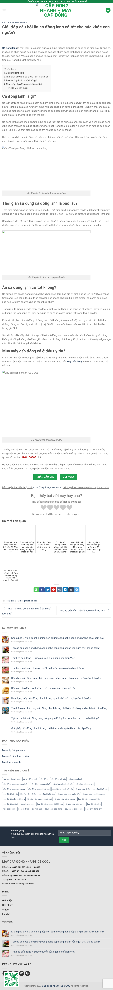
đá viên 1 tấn (23, 809)
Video (5, 909)
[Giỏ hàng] (108, 10)
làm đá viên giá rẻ (10, 804)
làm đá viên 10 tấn (28, 794)
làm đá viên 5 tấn (10, 794)
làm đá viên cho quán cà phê (40, 799)
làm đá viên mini (27, 804)
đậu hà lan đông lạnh (74, 809)
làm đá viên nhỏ (94, 804)
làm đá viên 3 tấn (100, 789)
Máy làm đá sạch (11, 762)
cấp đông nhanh (75, 779)
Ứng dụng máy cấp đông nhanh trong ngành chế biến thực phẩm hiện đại (51, 698)
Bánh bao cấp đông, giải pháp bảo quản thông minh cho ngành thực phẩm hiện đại (56, 678)
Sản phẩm (7, 905)
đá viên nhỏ (37, 809)
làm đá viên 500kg (47, 794)
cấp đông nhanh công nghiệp (15, 784)
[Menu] (4, 10)
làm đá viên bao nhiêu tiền (69, 794)
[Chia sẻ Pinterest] (53, 589)
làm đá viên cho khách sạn (94, 794)
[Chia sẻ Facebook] (42, 589)
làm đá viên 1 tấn (83, 789)
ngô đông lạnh (9, 809)
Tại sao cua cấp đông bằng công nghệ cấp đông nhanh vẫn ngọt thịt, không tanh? (55, 647)
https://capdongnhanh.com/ (48, 487)
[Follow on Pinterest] (27, 973)
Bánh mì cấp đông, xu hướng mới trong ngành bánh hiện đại (43, 688)
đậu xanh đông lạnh (93, 809)
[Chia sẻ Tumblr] (71, 589)
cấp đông (44, 779)
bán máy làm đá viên (11, 779)
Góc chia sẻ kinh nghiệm (14, 22)
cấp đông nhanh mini (85, 784)
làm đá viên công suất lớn (89, 799)
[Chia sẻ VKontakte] (59, 589)
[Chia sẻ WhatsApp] (36, 589)
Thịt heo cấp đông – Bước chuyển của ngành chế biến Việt (43, 658)
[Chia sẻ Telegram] (76, 589)
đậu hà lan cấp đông (53, 809)
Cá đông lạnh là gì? (15, 72)
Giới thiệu (7, 900)
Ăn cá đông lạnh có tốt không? (21, 80)
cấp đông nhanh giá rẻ (40, 784)
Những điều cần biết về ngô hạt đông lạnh (83, 610)
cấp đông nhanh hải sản (63, 784)
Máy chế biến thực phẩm (15, 756)
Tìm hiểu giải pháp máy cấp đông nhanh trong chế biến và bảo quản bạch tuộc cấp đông (59, 708)
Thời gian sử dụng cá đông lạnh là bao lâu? (28, 76)
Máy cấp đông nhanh (13, 750)
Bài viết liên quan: (19, 88)
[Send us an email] (21, 973)
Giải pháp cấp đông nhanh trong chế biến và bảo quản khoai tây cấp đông (51, 728)
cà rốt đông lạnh (30, 779)
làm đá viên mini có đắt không (50, 804)
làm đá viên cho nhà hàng (14, 799)
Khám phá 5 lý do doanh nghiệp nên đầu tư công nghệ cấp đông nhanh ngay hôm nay (57, 637)
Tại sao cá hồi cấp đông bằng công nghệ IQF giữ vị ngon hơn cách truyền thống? (55, 718)
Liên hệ (6, 914)
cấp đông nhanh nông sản (14, 789)
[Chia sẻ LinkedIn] (65, 589)
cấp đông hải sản (58, 779)
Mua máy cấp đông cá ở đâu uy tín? (24, 84)
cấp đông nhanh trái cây (62, 789)
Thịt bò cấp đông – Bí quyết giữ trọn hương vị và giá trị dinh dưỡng (47, 668)
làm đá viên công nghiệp (65, 799)
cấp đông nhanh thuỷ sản (39, 789)
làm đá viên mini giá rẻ (75, 804)
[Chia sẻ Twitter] (47, 589)
